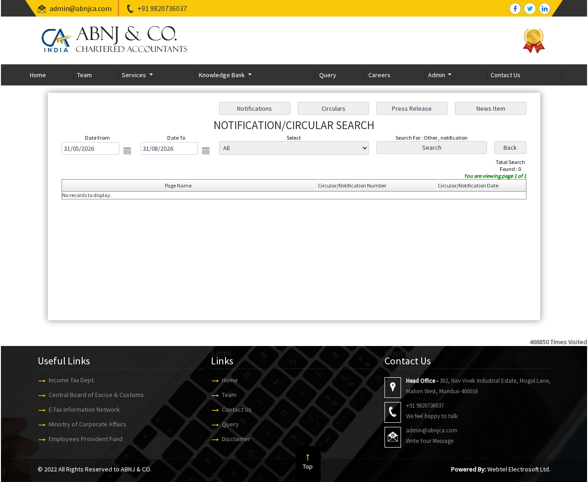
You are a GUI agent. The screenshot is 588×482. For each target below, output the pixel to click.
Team (84, 75)
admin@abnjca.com (81, 8)
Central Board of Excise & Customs (96, 395)
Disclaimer (236, 439)
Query (327, 75)
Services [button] (134, 75)
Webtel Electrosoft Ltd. (518, 469)
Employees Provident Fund (86, 439)
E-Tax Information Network (84, 409)
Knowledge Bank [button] (222, 75)
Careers (379, 75)
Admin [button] (437, 75)
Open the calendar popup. (127, 151)
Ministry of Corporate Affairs (87, 424)
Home (38, 75)
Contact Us (505, 75)
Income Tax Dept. (72, 380)
